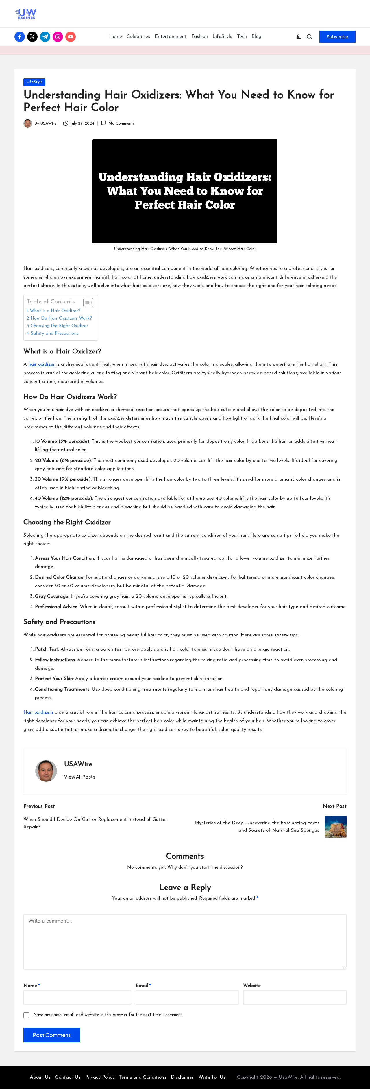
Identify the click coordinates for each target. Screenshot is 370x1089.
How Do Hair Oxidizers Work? (61, 318)
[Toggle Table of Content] (85, 303)
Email (143, 985)
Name (31, 985)
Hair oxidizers (38, 712)
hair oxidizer (41, 364)
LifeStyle (34, 82)
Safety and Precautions (54, 333)
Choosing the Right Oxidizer (59, 326)
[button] (337, 37)
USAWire (78, 764)
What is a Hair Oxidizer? (55, 311)
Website (252, 985)
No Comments (121, 123)
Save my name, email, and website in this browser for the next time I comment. (108, 1015)
